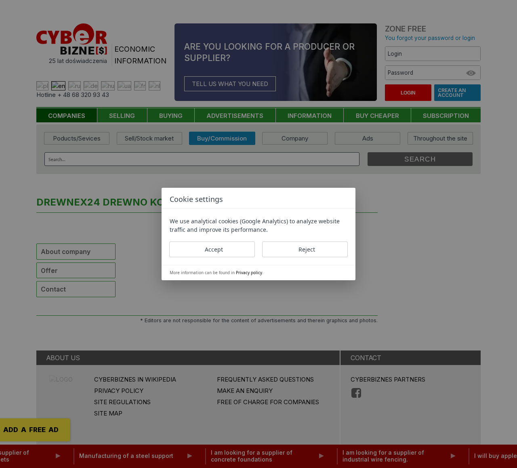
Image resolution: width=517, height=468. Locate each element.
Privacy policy (249, 272)
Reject (306, 249)
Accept (214, 249)
